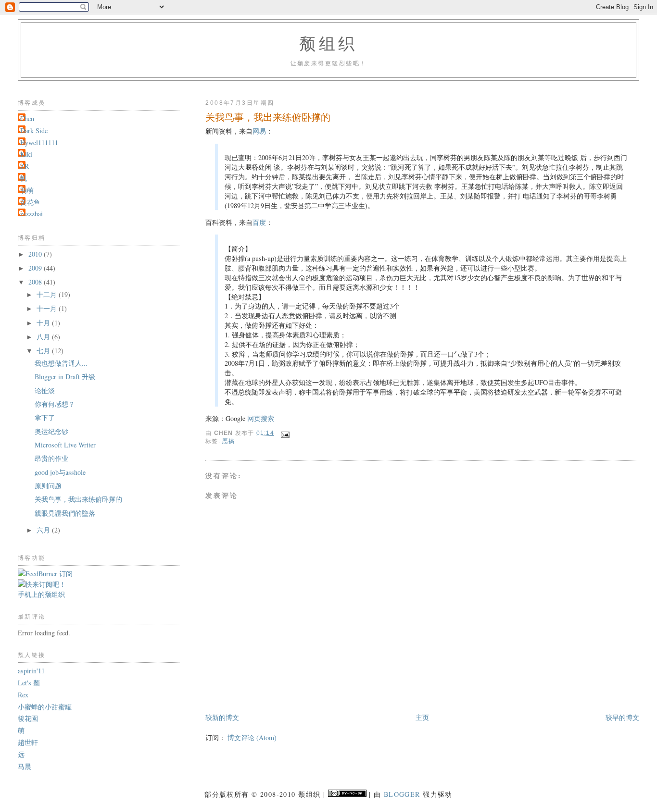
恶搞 (228, 441)
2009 (36, 267)
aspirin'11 (31, 670)
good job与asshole (60, 472)
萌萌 (27, 190)
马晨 (24, 766)
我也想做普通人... (61, 363)
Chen (27, 118)
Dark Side (34, 130)
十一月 (48, 308)
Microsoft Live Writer (65, 444)
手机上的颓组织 (41, 594)
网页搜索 (260, 418)
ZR (24, 166)
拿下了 (45, 417)
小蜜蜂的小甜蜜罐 (45, 706)
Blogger (402, 794)
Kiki (26, 154)
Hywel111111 (39, 142)
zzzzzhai (31, 213)
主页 (422, 717)
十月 (44, 322)
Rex (23, 694)
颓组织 (328, 43)
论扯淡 (45, 390)
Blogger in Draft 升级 (65, 376)
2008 (36, 281)
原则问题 (48, 485)
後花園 (28, 718)
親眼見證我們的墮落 (65, 513)
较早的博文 (622, 717)
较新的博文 (222, 717)
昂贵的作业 (51, 458)
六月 (44, 529)
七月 (44, 350)
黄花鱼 (30, 202)
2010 (36, 254)
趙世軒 (28, 742)
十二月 (48, 294)
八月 (44, 336)
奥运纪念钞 (51, 431)
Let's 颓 (29, 682)
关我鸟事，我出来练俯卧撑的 (78, 499)
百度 (259, 222)
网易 (259, 131)
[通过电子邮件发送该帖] (284, 433)
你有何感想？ (55, 404)
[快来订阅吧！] (42, 584)
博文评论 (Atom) (252, 737)
